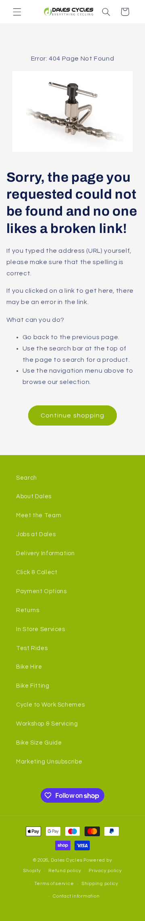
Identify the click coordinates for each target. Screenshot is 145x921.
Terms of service (54, 883)
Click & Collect (36, 572)
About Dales (34, 496)
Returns (27, 610)
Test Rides (32, 648)
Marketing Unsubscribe (49, 762)
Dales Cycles (66, 860)
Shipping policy (99, 883)
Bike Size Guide (39, 743)
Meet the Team (38, 515)
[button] (17, 11)
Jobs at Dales (36, 534)
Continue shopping (72, 415)
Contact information (76, 896)
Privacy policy (105, 871)
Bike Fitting (33, 686)
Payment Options (41, 591)
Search (26, 478)
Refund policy (64, 871)
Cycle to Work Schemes (50, 705)
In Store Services (40, 629)
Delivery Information (45, 553)
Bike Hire (29, 667)
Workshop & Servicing (47, 724)
